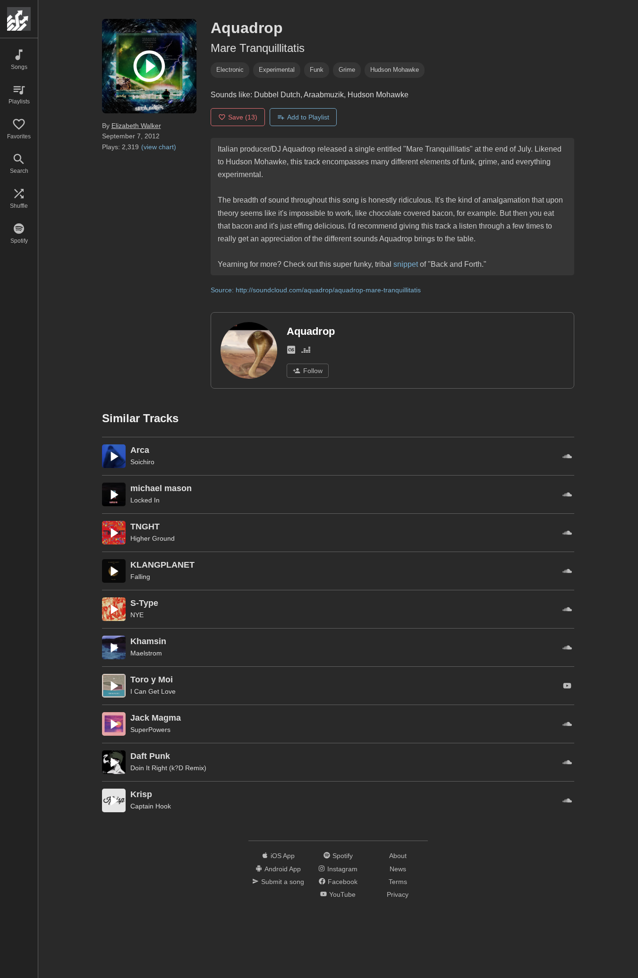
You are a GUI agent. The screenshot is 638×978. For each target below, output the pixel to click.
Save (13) (242, 117)
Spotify (342, 855)
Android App (282, 869)
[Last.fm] (291, 351)
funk (316, 69)
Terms (398, 881)
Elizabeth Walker (136, 125)
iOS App (283, 855)
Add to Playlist (308, 117)
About (398, 855)
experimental (277, 69)
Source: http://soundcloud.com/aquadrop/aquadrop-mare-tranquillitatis (316, 290)
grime (347, 69)
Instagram (342, 869)
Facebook (342, 881)
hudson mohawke (394, 69)
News (398, 869)
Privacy (397, 894)
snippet (405, 264)
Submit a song (282, 881)
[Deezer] (305, 351)
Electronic (230, 69)
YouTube (342, 894)
